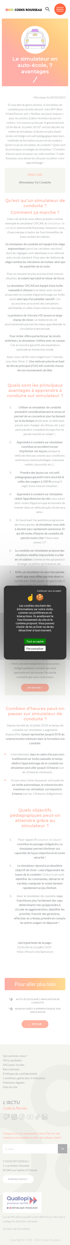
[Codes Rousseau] (24, 9)
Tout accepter (35, 641)
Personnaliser (35, 648)
